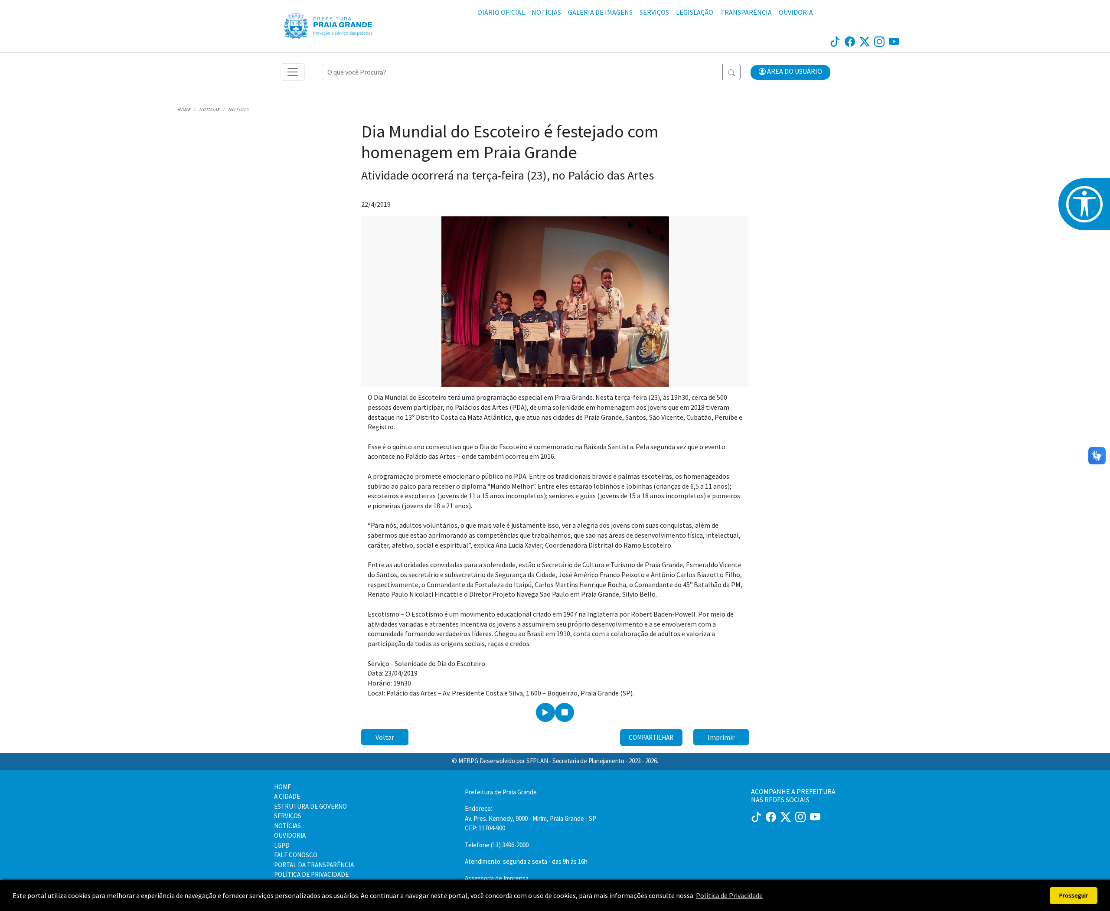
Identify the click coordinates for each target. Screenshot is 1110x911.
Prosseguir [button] (1073, 895)
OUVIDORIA (796, 12)
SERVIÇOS (654, 12)
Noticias (209, 109)
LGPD (282, 845)
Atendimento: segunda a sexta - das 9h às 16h (526, 861)
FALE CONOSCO (295, 855)
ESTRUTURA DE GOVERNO (310, 806)
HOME (282, 787)
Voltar (384, 737)
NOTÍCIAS (546, 12)
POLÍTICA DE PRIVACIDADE (311, 874)
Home (184, 109)
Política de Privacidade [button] (729, 895)
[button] (790, 72)
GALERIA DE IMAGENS (600, 12)
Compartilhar (651, 737)
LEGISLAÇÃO (694, 12)
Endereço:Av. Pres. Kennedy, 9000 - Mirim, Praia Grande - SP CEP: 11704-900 (530, 818)
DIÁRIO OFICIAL (501, 12)
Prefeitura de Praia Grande (501, 792)
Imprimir (721, 737)
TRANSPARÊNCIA (746, 12)
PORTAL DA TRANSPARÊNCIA (314, 865)
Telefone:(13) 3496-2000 (497, 845)
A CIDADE (287, 796)
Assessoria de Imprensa (497, 878)
